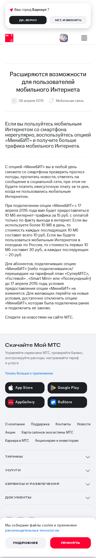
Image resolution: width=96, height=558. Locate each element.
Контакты (63, 424)
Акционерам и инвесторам (57, 440)
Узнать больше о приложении (29, 373)
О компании (15, 424)
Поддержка (40, 424)
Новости (84, 424)
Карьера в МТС (17, 440)
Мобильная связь (70, 100)
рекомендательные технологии (32, 530)
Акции (10, 432)
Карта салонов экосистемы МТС (47, 432)
